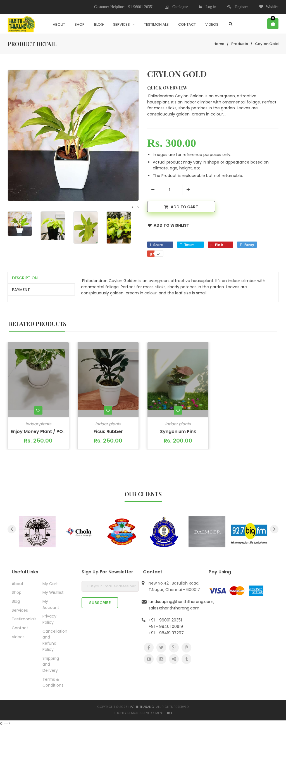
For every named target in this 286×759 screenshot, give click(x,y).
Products (239, 43)
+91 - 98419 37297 (166, 633)
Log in (211, 7)
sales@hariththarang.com (174, 608)
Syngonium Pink (178, 431)
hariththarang (141, 706)
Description (25, 278)
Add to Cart (184, 207)
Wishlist (272, 7)
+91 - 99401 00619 (166, 626)
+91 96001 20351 (140, 7)
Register (241, 7)
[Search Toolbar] (230, 24)
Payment (21, 289)
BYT (169, 713)
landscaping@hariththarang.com (181, 601)
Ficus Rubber (108, 431)
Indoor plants (38, 424)
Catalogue (179, 7)
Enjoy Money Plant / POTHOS (43, 431)
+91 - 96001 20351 (165, 620)
